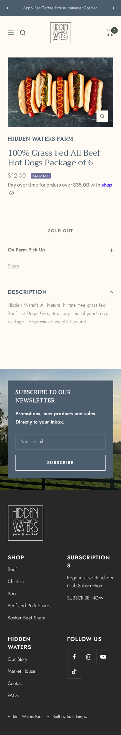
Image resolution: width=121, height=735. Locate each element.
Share (13, 265)
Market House (21, 671)
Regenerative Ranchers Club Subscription (90, 582)
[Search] (23, 33)
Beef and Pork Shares (29, 605)
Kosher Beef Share (26, 617)
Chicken (16, 581)
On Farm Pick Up (26, 249)
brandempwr (78, 716)
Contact (15, 683)
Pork (12, 593)
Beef (12, 569)
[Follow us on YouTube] (103, 657)
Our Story (17, 659)
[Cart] (109, 33)
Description (27, 292)
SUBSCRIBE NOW (85, 597)
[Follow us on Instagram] (89, 657)
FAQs (13, 695)
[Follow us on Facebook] (74, 657)
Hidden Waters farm (41, 139)
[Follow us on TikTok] (74, 671)
